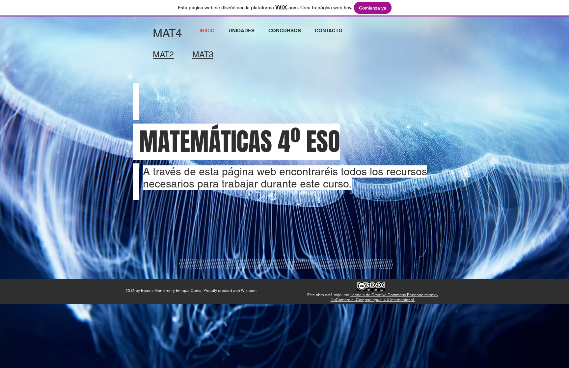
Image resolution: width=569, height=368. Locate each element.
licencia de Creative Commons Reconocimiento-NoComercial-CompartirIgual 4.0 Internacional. (384, 297)
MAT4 (167, 33)
